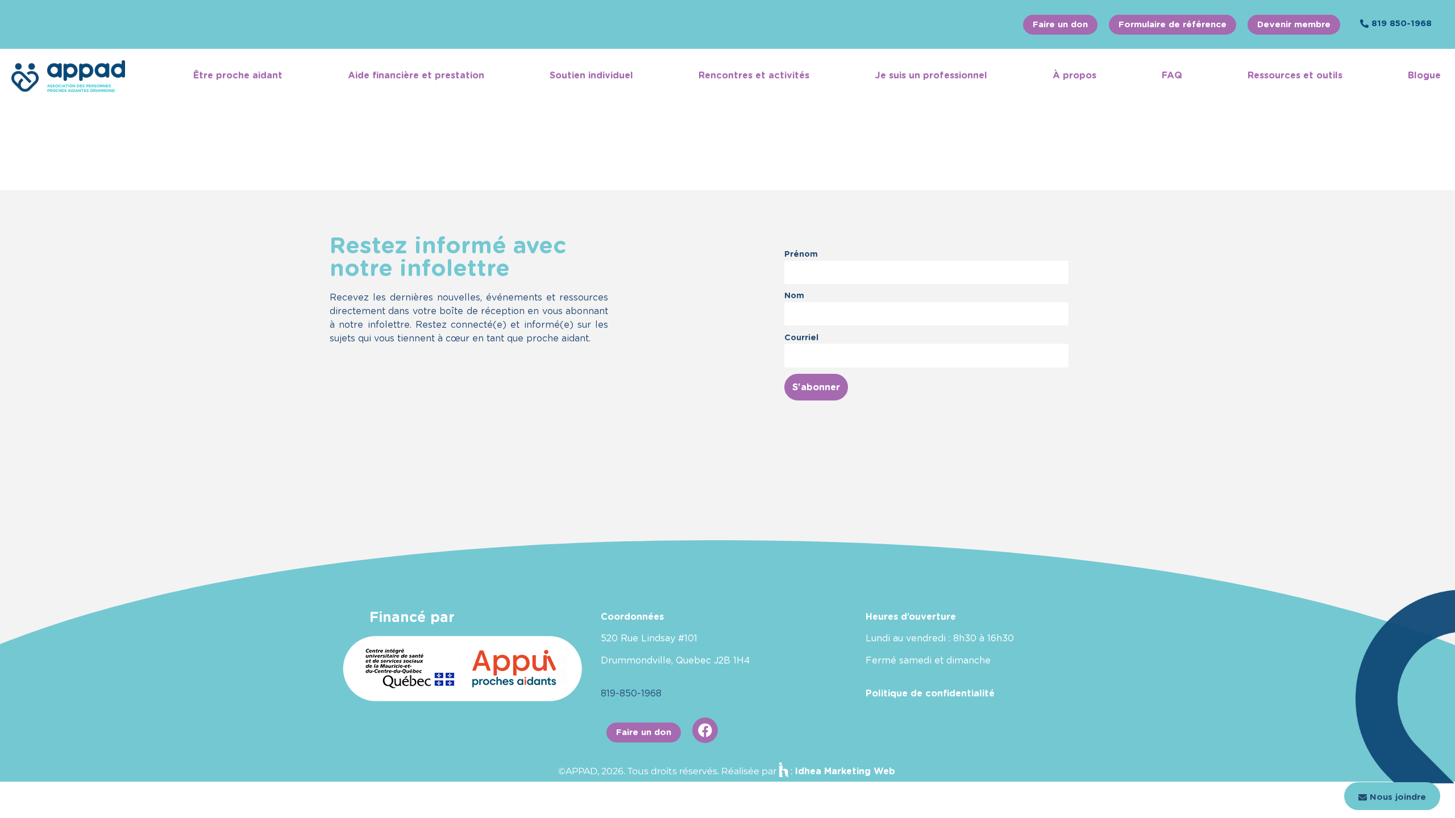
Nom (794, 295)
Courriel (801, 337)
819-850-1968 (631, 693)
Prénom (801, 253)
